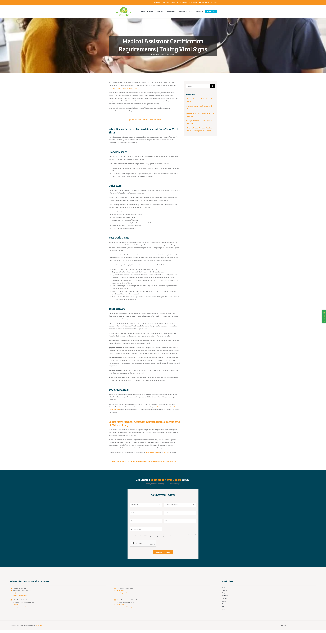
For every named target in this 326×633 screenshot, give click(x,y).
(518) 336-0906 (17, 593)
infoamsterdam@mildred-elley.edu (125, 607)
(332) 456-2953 (17, 604)
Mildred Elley (155, 54)
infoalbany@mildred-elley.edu (20, 595)
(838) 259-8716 (121, 604)
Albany (148, 452)
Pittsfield (166, 452)
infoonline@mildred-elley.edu (124, 593)
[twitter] (278, 625)
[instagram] (285, 625)
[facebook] (275, 625)
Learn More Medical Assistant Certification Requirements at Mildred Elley (144, 423)
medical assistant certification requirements (123, 88)
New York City (155, 452)
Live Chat (324, 318)
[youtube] (282, 625)
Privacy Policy (39, 625)
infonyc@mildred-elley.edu (19, 607)
